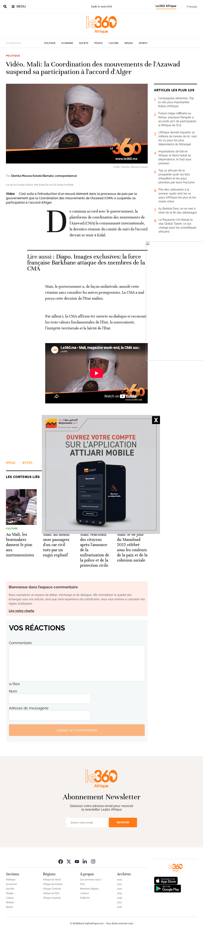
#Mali (10, 463)
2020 (119, 888)
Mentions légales (89, 888)
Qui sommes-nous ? (91, 879)
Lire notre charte (21, 611)
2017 (119, 902)
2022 (119, 879)
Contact (84, 893)
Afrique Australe (52, 897)
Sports (143, 43)
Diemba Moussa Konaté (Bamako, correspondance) (44, 175)
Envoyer (123, 822)
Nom (13, 691)
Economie (67, 43)
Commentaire (20, 643)
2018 (119, 897)
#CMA (27, 463)
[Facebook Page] (60, 861)
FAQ (82, 884)
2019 (119, 893)
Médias (128, 43)
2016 (119, 907)
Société (83, 43)
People (98, 43)
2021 (119, 884)
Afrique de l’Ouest (52, 884)
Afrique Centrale (52, 888)
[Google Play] (167, 888)
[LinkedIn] (85, 861)
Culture (114, 43)
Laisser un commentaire (76, 730)
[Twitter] (68, 861)
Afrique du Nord (52, 879)
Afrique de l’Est (51, 893)
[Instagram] (93, 861)
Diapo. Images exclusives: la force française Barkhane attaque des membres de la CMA (86, 262)
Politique (50, 43)
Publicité (85, 897)
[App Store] (166, 880)
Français (192, 6)
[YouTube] (77, 861)
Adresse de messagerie (29, 708)
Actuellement (13, 43)
